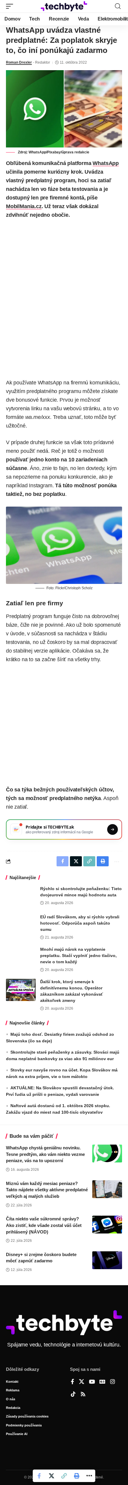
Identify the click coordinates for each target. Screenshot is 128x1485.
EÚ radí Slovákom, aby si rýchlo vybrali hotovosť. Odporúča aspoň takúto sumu (79, 923)
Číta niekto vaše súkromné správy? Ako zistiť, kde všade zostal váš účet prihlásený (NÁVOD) (44, 1225)
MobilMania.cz (24, 206)
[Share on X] (51, 1476)
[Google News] (102, 1382)
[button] (11, 6)
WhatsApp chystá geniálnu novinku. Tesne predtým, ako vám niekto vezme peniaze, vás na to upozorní (45, 1154)
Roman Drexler (19, 62)
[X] (81, 1382)
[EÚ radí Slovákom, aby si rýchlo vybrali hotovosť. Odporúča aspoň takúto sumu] (21, 925)
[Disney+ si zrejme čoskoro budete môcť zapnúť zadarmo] (107, 1260)
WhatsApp (106, 163)
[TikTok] (73, 1394)
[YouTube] (92, 1382)
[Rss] (83, 1394)
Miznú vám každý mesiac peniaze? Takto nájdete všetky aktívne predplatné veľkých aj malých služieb (47, 1190)
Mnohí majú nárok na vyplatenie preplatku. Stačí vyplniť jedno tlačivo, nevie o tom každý (78, 955)
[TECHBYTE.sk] (64, 6)
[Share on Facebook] (39, 1476)
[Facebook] (72, 1382)
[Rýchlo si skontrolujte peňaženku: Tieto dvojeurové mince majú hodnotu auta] (21, 897)
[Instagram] (112, 1382)
